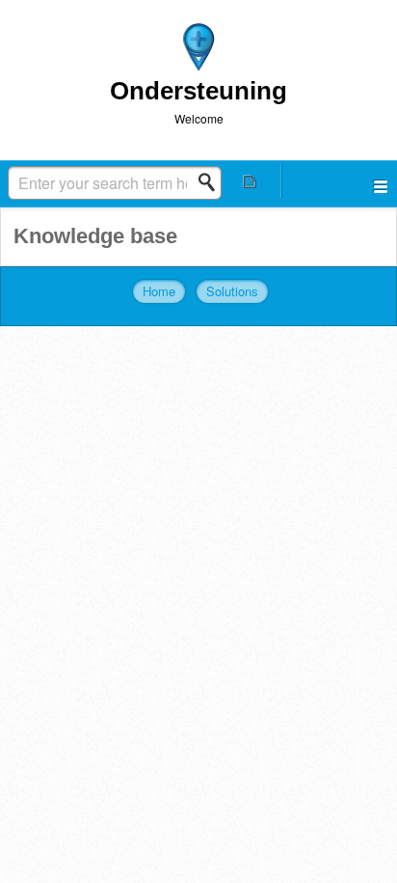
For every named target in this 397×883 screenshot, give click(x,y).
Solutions (232, 291)
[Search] (212, 182)
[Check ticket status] (250, 181)
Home (159, 291)
